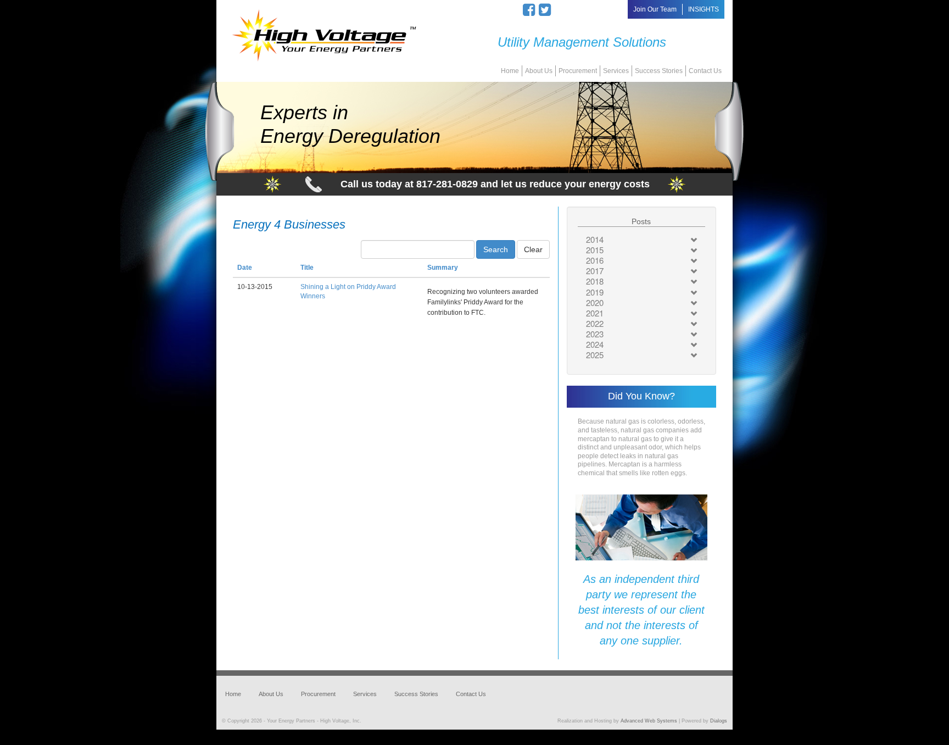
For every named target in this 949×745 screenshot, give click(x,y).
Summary (442, 267)
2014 (595, 239)
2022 (595, 323)
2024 (595, 344)
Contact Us (705, 71)
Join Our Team (655, 9)
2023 (595, 334)
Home (510, 71)
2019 (595, 292)
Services (616, 71)
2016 (595, 260)
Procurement (578, 71)
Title (307, 267)
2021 (595, 313)
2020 (595, 302)
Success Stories (659, 71)
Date (244, 267)
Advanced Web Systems (649, 721)
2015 (595, 249)
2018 (595, 281)
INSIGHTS (703, 9)
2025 (595, 354)
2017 (595, 270)
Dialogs (718, 721)
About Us (538, 71)
